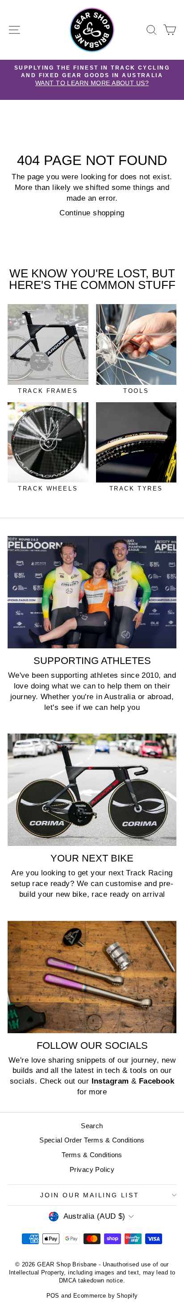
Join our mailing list (89, 1195)
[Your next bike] (92, 790)
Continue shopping (91, 213)
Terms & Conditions (92, 1155)
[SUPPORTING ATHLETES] (92, 592)
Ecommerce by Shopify (105, 1295)
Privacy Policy (92, 1169)
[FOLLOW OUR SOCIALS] (92, 977)
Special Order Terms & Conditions (92, 1140)
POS (52, 1295)
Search (92, 1126)
